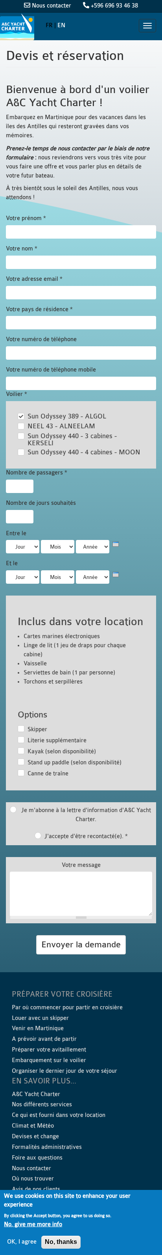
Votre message (81, 865)
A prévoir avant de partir (44, 1039)
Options (32, 714)
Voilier (16, 394)
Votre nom (21, 248)
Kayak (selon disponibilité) (62, 751)
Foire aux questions (37, 1157)
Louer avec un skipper (40, 1018)
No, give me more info (33, 1224)
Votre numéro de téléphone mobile (51, 369)
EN (61, 25)
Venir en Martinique (38, 1028)
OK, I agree (22, 1241)
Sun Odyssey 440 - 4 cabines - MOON (84, 452)
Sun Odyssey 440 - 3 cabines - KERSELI (72, 440)
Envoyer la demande (81, 944)
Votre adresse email (34, 279)
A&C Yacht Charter (18, 26)
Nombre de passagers (36, 472)
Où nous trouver (33, 1178)
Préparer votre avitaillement (49, 1049)
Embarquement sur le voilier (49, 1060)
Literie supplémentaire (57, 740)
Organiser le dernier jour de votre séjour (64, 1071)
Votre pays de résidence (39, 309)
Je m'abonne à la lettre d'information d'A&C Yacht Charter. (86, 815)
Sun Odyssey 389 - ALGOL (67, 416)
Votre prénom (26, 218)
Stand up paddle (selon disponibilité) (75, 762)
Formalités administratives (47, 1147)
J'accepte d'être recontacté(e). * (86, 836)
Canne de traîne (48, 773)
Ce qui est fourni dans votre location (58, 1115)
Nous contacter (51, 5)
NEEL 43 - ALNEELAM (61, 426)
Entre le (16, 533)
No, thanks (61, 1241)
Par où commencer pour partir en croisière (67, 1007)
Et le (12, 563)
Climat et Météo (33, 1125)
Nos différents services (42, 1104)
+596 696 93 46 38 (114, 5)
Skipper (37, 729)
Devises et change (35, 1136)
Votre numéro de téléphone (41, 339)
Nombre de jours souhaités (41, 503)
